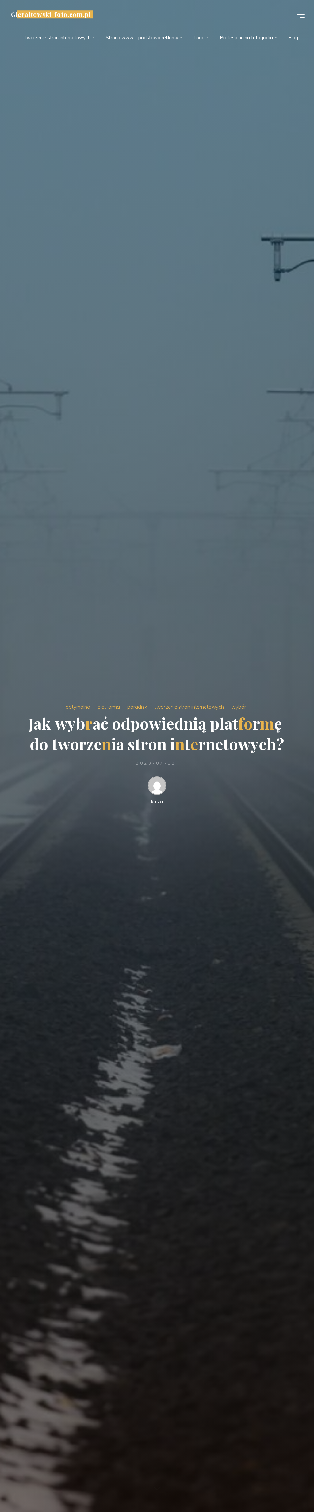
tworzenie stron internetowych (189, 707)
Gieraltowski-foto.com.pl (51, 14)
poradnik (137, 707)
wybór (238, 707)
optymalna (78, 707)
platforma (109, 707)
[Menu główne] (299, 15)
